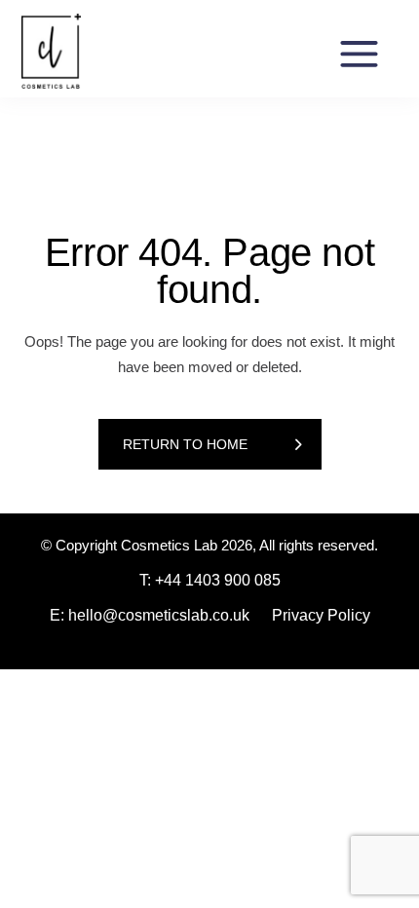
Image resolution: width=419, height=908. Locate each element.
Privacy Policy (321, 615)
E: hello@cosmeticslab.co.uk (149, 615)
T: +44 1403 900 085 (210, 580)
